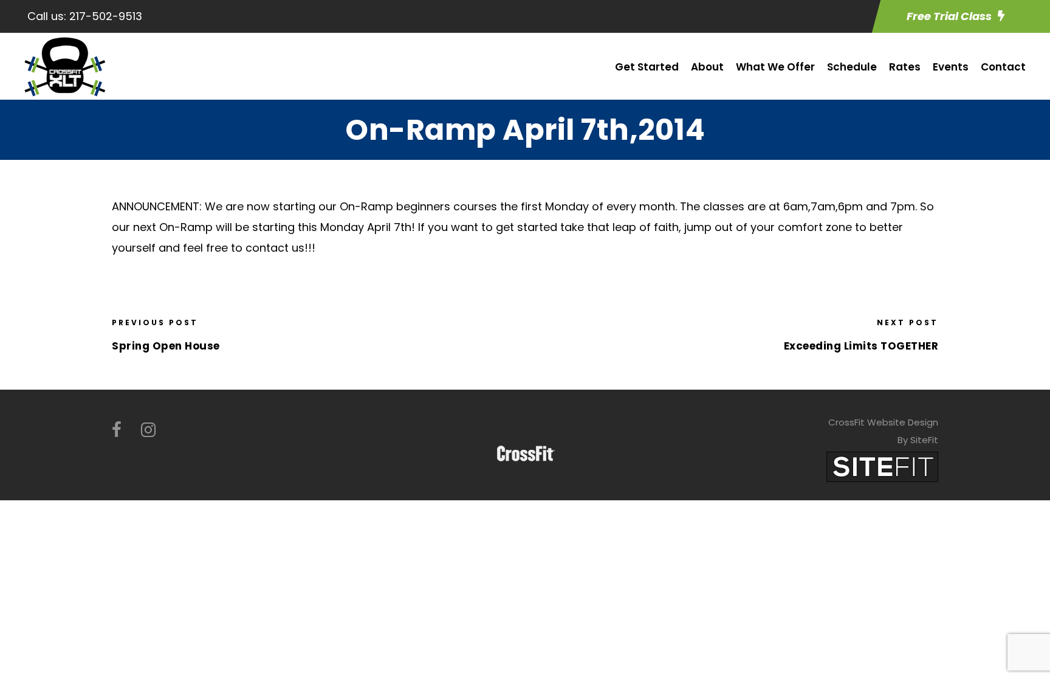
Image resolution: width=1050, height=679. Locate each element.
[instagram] (148, 430)
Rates (905, 67)
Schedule (852, 67)
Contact (1003, 67)
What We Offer (775, 67)
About (707, 67)
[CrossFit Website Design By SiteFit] (882, 466)
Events (951, 67)
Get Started (647, 67)
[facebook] (117, 430)
